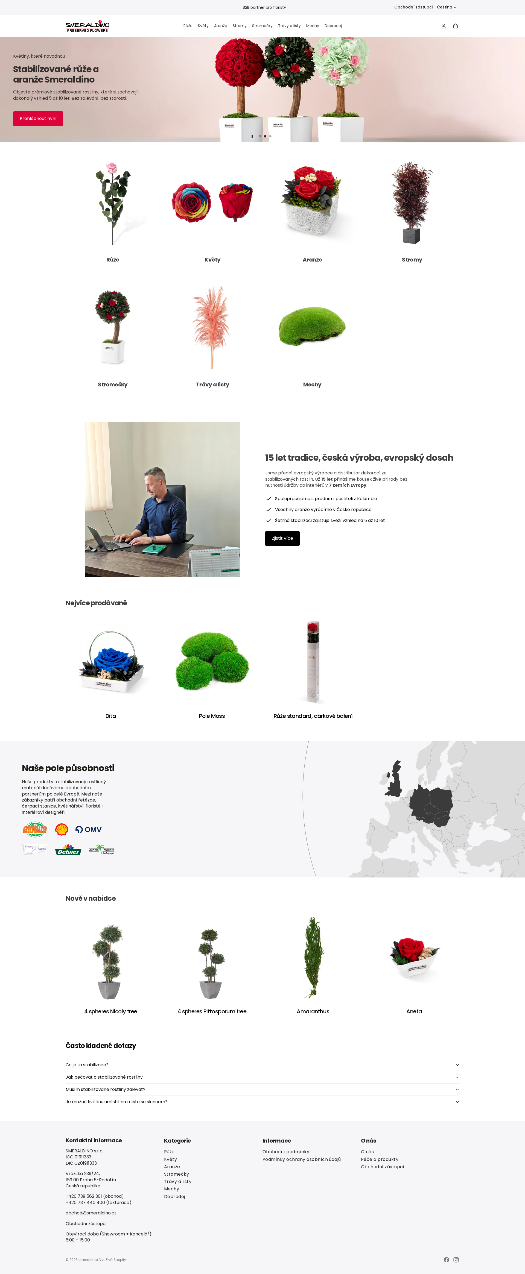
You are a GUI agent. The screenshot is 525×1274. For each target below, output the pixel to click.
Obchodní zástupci (413, 7)
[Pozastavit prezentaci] (252, 136)
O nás (367, 1152)
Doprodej (174, 1196)
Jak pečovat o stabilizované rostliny (104, 1077)
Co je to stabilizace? (87, 1065)
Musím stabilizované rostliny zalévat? (105, 1089)
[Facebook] (446, 1260)
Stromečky (176, 1174)
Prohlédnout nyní (38, 118)
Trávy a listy (177, 1181)
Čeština (444, 7)
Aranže (172, 1167)
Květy (170, 1159)
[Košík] (456, 26)
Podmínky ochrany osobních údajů (301, 1159)
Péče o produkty (379, 1159)
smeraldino (88, 1259)
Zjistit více (282, 538)
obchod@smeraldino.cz (91, 1213)
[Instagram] (456, 1260)
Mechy (171, 1189)
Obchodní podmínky (285, 1152)
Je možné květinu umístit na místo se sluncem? (117, 1102)
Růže (169, 1152)
